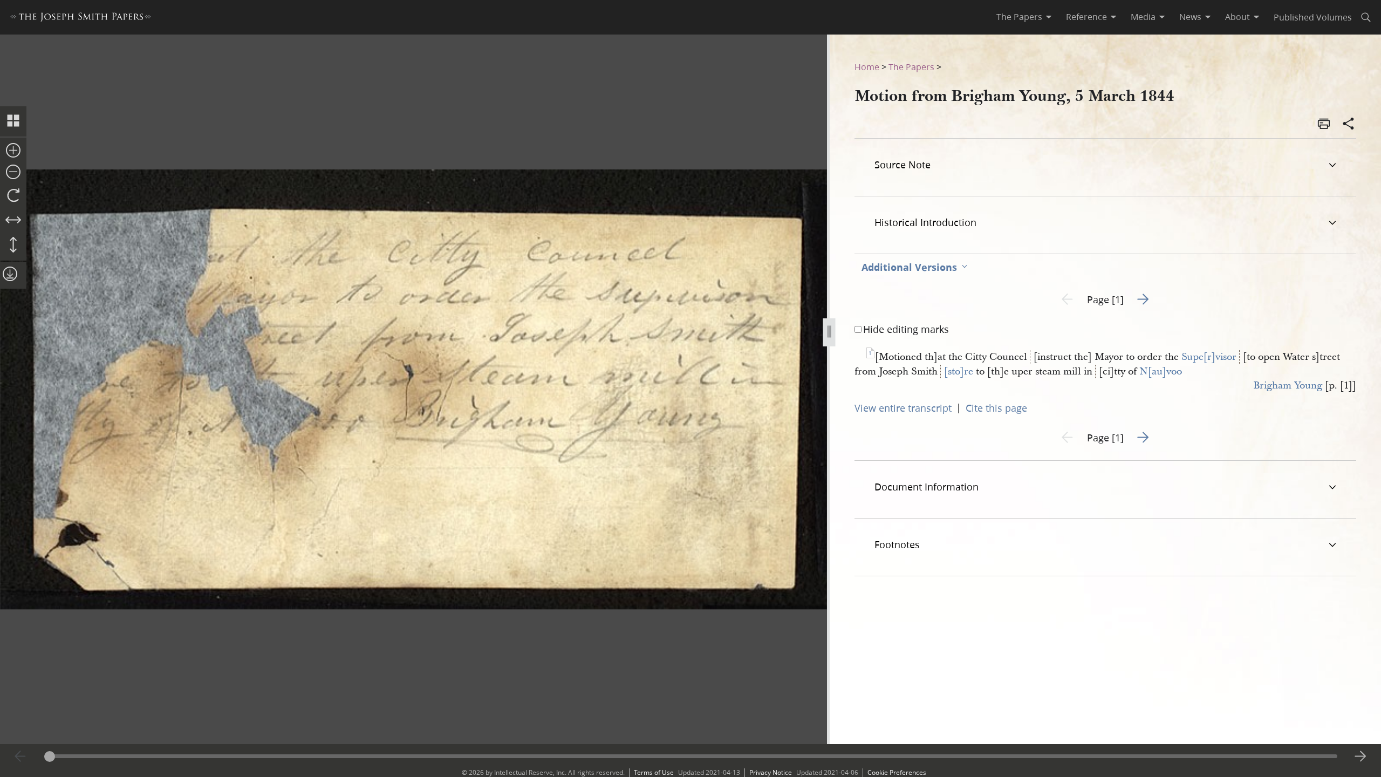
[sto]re (958, 371)
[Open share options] (1348, 124)
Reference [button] (1086, 17)
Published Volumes (1313, 17)
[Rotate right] (13, 196)
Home (866, 66)
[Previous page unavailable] (20, 756)
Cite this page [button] (996, 408)
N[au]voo (1160, 371)
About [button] (1237, 17)
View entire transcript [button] (903, 408)
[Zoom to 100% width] (13, 220)
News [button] (1190, 17)
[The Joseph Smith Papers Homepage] (80, 18)
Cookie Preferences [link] (896, 772)
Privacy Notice (770, 772)
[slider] (690, 756)
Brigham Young (1287, 385)
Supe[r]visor (1208, 357)
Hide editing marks (906, 329)
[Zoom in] (13, 151)
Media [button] (1143, 17)
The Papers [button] (1019, 17)
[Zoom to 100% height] (13, 245)
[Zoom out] (13, 172)
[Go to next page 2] (1360, 756)
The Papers (911, 66)
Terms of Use (654, 772)
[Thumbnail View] (13, 121)
